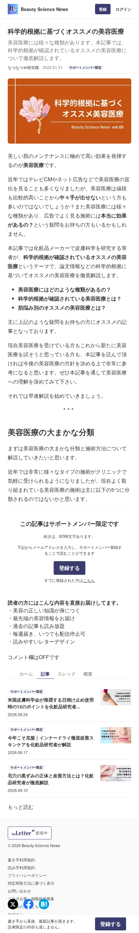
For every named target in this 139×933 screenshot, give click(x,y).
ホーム (26, 673)
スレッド (67, 673)
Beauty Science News (44, 9)
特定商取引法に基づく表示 (31, 883)
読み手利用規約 (21, 867)
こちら (89, 580)
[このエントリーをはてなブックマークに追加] (44, 904)
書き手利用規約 (21, 859)
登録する (69, 568)
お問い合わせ (19, 890)
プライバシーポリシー (27, 875)
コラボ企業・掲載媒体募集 (31, 898)
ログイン (123, 9)
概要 (87, 673)
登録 (103, 9)
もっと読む (21, 806)
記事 (45, 673)
